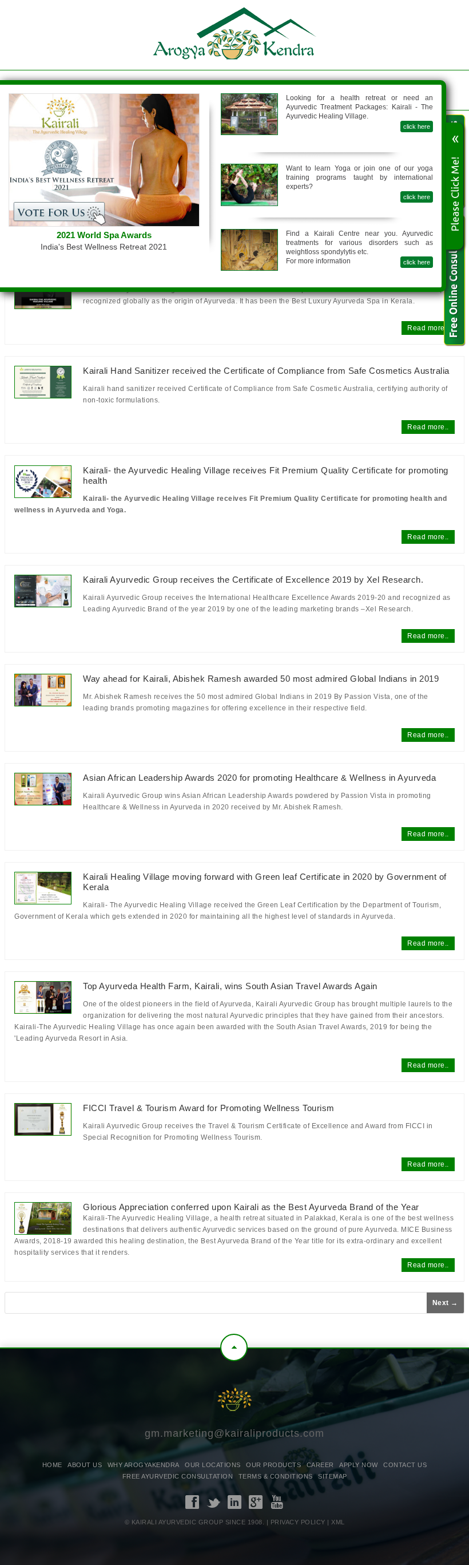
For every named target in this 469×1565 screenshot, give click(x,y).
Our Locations (213, 1464)
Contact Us (405, 1464)
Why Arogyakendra (144, 1464)
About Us (84, 1464)
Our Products (273, 1464)
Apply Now (358, 1464)
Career (320, 1464)
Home (52, 1464)
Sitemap (332, 1476)
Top (234, 1347)
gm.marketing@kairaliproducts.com (234, 1433)
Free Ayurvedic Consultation (177, 1476)
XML (338, 1522)
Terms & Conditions (276, 1476)
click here (416, 126)
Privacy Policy (298, 1522)
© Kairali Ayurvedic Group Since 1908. (195, 1522)
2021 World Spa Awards (104, 235)
